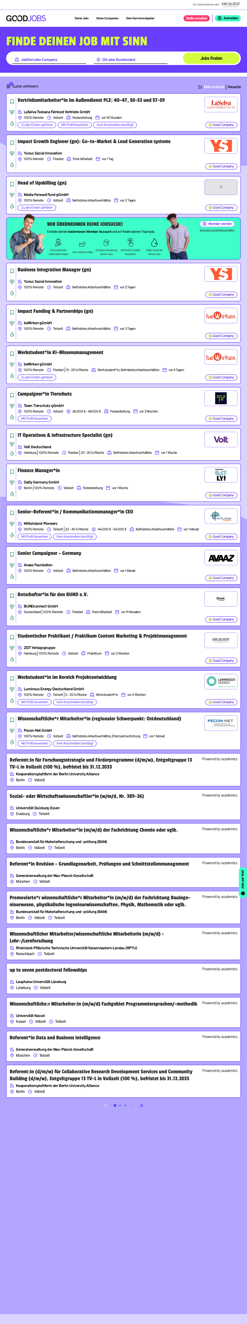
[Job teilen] (12, 112)
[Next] (141, 1105)
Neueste (234, 87)
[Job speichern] (12, 101)
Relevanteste (214, 87)
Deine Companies (107, 18)
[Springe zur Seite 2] (120, 1105)
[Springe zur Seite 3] (125, 1105)
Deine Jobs (82, 18)
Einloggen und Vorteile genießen (217, 230)
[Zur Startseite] (26, 18)
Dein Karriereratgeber (140, 18)
